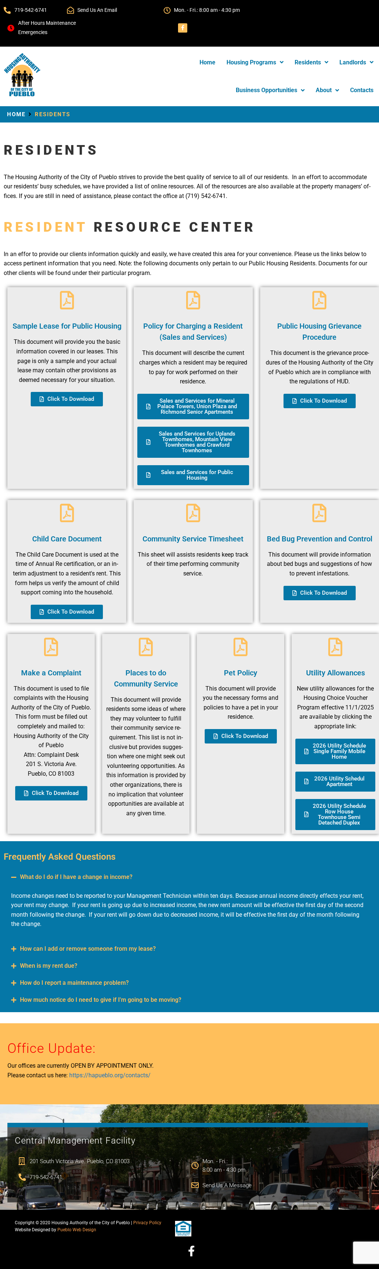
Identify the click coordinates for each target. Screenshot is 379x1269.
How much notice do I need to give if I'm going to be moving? (100, 999)
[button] (189, 877)
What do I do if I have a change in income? (76, 876)
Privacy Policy (147, 1222)
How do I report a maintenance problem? (74, 982)
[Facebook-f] (182, 28)
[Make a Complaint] (51, 647)
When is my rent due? (48, 965)
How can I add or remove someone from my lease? (88, 948)
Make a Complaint (51, 672)
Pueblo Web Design (76, 1229)
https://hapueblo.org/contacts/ (110, 1075)
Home (16, 114)
